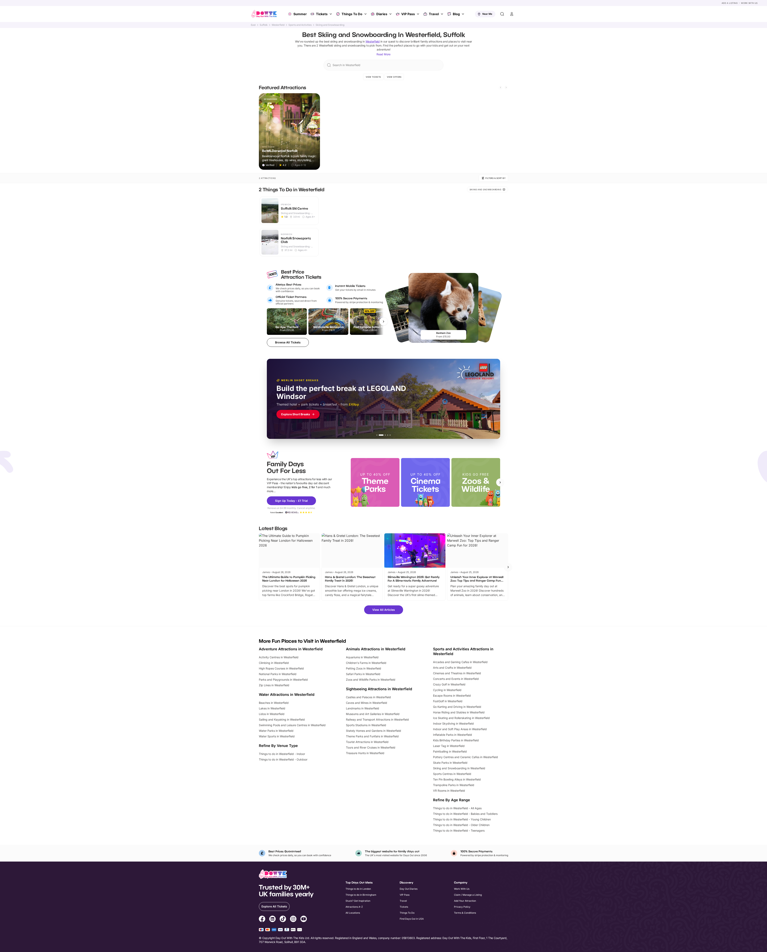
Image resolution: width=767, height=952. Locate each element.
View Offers (394, 77)
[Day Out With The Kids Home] (264, 14)
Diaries (381, 14)
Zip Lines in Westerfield (274, 685)
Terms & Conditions (465, 912)
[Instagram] (293, 919)
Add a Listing (730, 3)
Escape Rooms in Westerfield (452, 695)
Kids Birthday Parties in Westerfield (456, 740)
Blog (456, 14)
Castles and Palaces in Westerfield (368, 697)
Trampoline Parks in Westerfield (453, 785)
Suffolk (264, 25)
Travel (434, 14)
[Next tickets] (383, 321)
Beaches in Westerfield (274, 702)
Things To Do (352, 14)
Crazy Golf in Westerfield (449, 684)
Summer (300, 14)
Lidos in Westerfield (271, 714)
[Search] (502, 14)
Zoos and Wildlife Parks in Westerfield (370, 679)
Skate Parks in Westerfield (450, 762)
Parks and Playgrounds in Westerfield (283, 679)
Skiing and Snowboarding (330, 25)
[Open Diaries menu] (391, 14)
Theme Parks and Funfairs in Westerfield (372, 736)
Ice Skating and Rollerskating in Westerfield (461, 718)
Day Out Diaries (408, 888)
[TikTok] (283, 919)
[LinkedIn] (272, 919)
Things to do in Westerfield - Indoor (282, 754)
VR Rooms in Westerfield (449, 790)
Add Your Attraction (465, 900)
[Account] (511, 14)
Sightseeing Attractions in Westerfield (379, 689)
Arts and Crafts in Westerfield (452, 667)
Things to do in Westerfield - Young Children (462, 819)
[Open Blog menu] (463, 14)
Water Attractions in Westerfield (286, 694)
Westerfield (278, 25)
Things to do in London (358, 888)
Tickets (322, 14)
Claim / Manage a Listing (468, 894)
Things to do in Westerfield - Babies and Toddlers (465, 813)
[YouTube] (303, 919)
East (253, 25)
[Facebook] (262, 919)
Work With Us (749, 3)
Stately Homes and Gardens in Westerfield (373, 730)
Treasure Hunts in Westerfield (365, 753)
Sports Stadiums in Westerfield (366, 725)
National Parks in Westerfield (277, 674)
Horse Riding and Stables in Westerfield (459, 712)
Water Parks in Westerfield (276, 730)
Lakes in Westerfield (272, 708)
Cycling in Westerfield (447, 690)
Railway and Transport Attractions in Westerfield (377, 719)
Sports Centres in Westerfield (452, 773)
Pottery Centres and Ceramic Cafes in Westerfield (465, 757)
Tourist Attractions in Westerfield (367, 742)
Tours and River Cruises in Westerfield (370, 747)
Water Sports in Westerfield (277, 736)
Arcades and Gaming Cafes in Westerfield (460, 662)
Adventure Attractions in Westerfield (291, 649)
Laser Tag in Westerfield (449, 746)
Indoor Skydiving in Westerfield (453, 723)
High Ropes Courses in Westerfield (281, 668)
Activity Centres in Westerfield (278, 657)
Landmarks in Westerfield (362, 708)
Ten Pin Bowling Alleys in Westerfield (457, 779)
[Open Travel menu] (442, 14)
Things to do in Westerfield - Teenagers (459, 830)
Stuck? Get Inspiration (358, 900)
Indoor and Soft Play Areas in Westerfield (460, 729)
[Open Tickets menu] (331, 14)
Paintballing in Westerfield (450, 751)
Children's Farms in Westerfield (366, 662)
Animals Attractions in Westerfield (375, 649)
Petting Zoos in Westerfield (363, 668)
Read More (383, 54)
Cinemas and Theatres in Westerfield (457, 673)
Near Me (487, 13)
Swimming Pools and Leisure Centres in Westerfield (292, 725)
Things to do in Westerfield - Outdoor (283, 759)
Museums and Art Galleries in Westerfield (372, 714)
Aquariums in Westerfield (362, 657)
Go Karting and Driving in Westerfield (457, 706)
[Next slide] (506, 87)
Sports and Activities (300, 25)
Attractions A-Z (354, 906)
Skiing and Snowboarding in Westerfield (459, 768)
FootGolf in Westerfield (447, 701)
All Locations (353, 912)
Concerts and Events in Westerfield (456, 678)
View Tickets (373, 77)
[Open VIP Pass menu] (418, 14)
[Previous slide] (501, 87)
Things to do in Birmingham (361, 894)
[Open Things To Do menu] (366, 14)
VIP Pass (408, 14)
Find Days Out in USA (412, 918)
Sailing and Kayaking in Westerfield (282, 719)
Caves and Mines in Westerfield (366, 702)
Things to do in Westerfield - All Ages (457, 808)
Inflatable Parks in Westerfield (452, 734)
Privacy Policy (462, 906)
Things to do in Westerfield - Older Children (461, 825)
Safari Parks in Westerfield (363, 674)
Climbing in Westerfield (274, 662)
